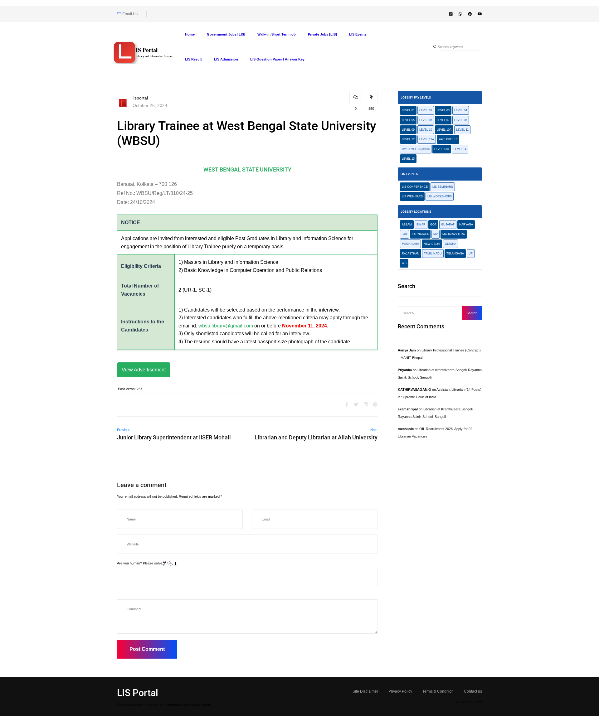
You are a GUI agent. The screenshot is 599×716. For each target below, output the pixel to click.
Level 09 (408, 129)
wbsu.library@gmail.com (225, 325)
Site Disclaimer (365, 691)
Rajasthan (410, 253)
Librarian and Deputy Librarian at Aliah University (316, 437)
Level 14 (460, 149)
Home (190, 34)
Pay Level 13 (448, 139)
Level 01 (408, 110)
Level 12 (408, 139)
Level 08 (460, 120)
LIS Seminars (442, 186)
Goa (433, 224)
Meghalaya (410, 243)
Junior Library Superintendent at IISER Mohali (174, 437)
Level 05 (408, 120)
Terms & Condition (438, 691)
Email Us (129, 14)
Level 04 (460, 110)
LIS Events (358, 34)
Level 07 (443, 120)
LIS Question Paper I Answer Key (277, 59)
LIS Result (193, 59)
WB (404, 263)
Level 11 (462, 129)
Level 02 (425, 110)
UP (471, 253)
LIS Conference (415, 186)
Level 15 (408, 158)
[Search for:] (431, 313)
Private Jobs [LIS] (322, 34)
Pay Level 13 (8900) (416, 149)
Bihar (421, 224)
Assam (407, 224)
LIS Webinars (412, 196)
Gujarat (448, 224)
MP (435, 234)
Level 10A (444, 129)
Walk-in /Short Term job (276, 34)
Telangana (455, 253)
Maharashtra (453, 234)
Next (373, 430)
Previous (123, 430)
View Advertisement (144, 369)
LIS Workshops (439, 196)
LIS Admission (226, 59)
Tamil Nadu (433, 253)
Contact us (473, 691)
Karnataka (420, 234)
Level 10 (425, 129)
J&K (404, 234)
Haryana (466, 224)
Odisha (450, 243)
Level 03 (443, 110)
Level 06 (425, 120)
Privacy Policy (400, 691)
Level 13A (441, 149)
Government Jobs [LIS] (226, 34)
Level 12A (426, 139)
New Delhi (432, 243)
